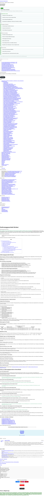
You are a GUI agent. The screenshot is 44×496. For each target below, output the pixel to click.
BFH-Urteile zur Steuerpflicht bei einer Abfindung (10, 124)
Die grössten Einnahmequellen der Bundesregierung (10, 104)
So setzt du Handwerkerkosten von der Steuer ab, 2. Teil (9, 62)
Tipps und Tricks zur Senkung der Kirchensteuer (10, 112)
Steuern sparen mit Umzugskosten (6, 68)
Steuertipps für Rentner (6, 134)
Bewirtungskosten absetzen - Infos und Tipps (9, 84)
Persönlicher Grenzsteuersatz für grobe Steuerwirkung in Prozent (9, 295)
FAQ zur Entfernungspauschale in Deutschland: (7, 252)
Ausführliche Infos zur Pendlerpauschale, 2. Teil (8, 421)
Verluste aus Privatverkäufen (7, 132)
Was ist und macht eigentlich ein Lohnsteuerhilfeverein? (11, 99)
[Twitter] (42, 441)
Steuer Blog (3, 168)
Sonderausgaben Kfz (4, 455)
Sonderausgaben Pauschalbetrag (6, 156)
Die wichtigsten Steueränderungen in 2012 (9, 108)
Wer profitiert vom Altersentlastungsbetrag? (7, 64)
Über (1, 438)
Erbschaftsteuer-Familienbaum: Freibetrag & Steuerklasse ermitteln (12, 21)
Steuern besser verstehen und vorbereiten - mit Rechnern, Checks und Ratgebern (13, 80)
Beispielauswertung (4, 245)
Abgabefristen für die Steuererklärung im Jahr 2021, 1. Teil (13, 172)
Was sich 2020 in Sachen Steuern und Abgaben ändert (14, 171)
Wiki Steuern (3, 209)
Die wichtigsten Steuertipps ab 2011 (8, 117)
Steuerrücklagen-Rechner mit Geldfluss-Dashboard (9, 42)
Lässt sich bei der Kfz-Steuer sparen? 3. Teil (8, 65)
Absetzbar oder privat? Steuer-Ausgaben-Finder (9, 17)
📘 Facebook (17, 481)
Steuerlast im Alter (5, 130)
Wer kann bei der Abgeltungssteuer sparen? (9, 128)
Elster (2, 208)
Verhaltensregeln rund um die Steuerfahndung (9, 106)
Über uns (22, 433)
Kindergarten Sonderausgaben (6, 197)
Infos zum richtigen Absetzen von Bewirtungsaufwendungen (11, 95)
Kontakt (3, 163)
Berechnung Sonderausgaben (6, 155)
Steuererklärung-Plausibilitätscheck (7, 19)
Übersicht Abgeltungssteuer (7, 149)
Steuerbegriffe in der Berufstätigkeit (8, 119)
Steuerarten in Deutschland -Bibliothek (7, 49)
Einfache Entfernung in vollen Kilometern (8, 282)
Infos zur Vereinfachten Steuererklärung (8, 85)
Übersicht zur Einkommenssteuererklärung (9, 113)
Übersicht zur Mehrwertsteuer (7, 145)
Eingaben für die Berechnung (6, 243)
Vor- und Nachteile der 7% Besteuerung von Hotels (10, 123)
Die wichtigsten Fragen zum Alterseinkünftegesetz (10, 93)
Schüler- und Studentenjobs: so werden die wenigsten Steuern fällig (12, 87)
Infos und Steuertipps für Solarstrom (8, 131)
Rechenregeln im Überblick (5, 244)
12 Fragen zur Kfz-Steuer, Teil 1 (6, 418)
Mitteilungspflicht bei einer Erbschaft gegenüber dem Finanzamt (12, 98)
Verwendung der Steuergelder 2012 (8, 105)
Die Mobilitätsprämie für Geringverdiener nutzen (8, 67)
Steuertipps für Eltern (6, 136)
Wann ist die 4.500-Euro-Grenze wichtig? (8, 248)
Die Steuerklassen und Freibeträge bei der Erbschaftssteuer (8, 492)
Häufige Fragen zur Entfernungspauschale (7, 246)
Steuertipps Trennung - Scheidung (8, 137)
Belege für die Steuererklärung (7, 141)
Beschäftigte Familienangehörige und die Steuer (9, 86)
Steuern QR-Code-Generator (6, 51)
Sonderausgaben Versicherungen (6, 158)
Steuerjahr (4, 279)
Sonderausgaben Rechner (5, 456)
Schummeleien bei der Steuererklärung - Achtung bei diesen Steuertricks (13, 88)
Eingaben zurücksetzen (12, 299)
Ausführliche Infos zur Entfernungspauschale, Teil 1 (9, 423)
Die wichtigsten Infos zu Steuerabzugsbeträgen (9, 111)
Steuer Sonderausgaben (5, 154)
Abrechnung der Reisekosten (7, 139)
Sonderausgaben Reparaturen (6, 200)
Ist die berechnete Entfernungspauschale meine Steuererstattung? (12, 249)
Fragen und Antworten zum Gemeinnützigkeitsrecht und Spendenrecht (13, 101)
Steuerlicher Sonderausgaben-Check (7, 34)
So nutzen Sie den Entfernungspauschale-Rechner (8, 242)
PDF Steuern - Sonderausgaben (6, 153)
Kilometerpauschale (6, 150)
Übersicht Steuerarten (6, 146)
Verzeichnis (3, 162)
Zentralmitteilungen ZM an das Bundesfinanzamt (10, 126)
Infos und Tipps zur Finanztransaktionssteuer (9, 110)
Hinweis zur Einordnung (5, 251)
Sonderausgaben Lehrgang (5, 199)
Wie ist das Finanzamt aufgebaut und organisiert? (10, 91)
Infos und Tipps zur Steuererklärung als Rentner (9, 102)
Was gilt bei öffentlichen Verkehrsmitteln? (8, 250)
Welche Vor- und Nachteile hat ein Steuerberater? (8, 69)
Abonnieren (2, 77)
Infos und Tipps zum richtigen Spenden (8, 109)
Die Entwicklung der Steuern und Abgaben (9, 120)
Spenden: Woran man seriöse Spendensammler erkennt (11, 493)
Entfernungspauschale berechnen (4, 299)
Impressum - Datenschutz (5, 164)
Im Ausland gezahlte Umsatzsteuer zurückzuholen (10, 127)
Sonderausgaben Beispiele (5, 157)
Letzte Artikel (4, 438)
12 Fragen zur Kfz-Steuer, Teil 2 (6, 419)
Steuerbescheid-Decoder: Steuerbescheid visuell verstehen (10, 53)
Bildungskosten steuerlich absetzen (10, 174)
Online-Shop (3, 160)
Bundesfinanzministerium (5, 207)
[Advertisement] (22, 219)
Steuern (1, 460)
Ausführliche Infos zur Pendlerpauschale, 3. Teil (8, 422)
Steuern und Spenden (6, 143)
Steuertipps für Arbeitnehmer (7, 122)
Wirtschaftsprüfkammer (5, 211)
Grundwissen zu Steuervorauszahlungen (8, 125)
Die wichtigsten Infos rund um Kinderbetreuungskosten (10, 94)
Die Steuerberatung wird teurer (6, 63)
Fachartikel (22, 431)
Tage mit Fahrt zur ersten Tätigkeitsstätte (8, 285)
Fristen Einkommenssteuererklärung (8, 147)
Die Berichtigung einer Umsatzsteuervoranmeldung (10, 92)
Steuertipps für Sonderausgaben (7, 135)
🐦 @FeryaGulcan (22, 488)
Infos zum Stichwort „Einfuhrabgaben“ (25, 493)
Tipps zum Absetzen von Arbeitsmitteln (8, 142)
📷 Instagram (22, 481)
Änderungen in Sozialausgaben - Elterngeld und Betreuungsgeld (12, 97)
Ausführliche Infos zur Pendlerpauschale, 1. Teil (8, 420)
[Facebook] (41, 441)
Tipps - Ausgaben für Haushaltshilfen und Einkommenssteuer (11, 103)
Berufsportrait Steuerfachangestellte (8, 107)
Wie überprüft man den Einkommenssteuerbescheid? (10, 144)
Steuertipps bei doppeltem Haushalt (8, 138)
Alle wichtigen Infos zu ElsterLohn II (8, 115)
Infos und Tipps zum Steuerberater (36, 493)
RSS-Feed (3, 161)
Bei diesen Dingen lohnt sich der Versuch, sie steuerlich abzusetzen (11, 70)
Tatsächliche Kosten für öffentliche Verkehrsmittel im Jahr (8, 292)
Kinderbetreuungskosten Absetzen (8, 133)
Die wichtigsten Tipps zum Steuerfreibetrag (9, 116)
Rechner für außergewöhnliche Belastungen (8, 36)
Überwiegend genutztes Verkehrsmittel (8, 288)
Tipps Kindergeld (5, 82)
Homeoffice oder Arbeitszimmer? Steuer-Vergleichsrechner (10, 44)
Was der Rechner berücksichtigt (6, 241)
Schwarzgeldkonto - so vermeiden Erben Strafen (10, 90)
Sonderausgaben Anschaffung (6, 198)
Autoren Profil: (7, 440)
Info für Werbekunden (3, 463)
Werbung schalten (4, 165)
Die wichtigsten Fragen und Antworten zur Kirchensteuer (11, 100)
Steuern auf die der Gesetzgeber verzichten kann (10, 118)
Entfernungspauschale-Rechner (6, 38)
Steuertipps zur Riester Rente (7, 129)
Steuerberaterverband (4, 210)
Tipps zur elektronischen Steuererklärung (9, 140)
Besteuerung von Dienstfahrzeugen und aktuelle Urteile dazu (11, 96)
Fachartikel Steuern (4, 81)
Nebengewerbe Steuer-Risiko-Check (7, 15)
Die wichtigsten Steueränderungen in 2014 (9, 89)
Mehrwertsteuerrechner (5, 40)
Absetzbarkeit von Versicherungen (8, 148)
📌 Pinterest (26, 481)
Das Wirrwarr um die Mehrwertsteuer (23, 492)
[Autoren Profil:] (2, 441)
